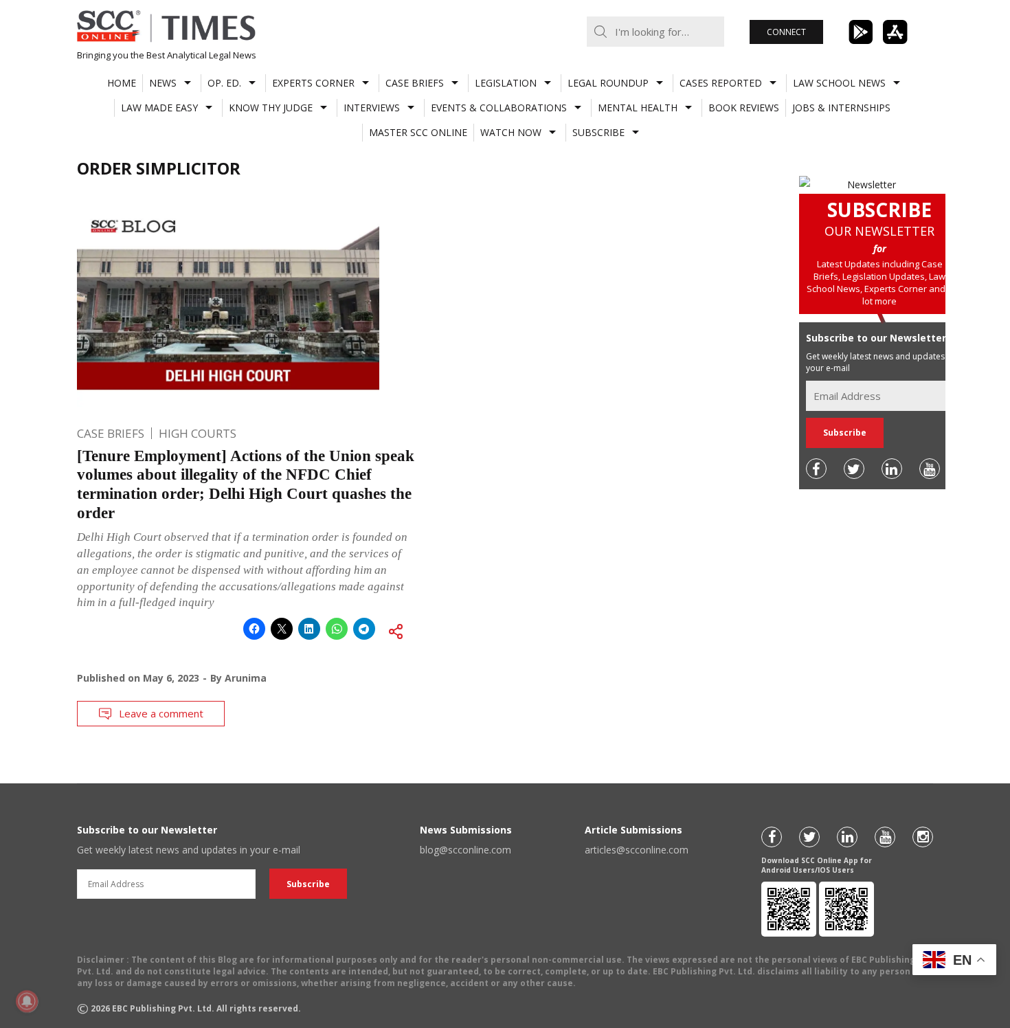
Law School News (839, 82)
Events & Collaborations (499, 107)
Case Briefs (414, 82)
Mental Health (637, 107)
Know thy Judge (271, 107)
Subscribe (598, 132)
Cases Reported (721, 82)
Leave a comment (161, 713)
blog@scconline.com (465, 849)
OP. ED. (224, 82)
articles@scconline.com (636, 849)
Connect (786, 32)
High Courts (197, 433)
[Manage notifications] (27, 1001)
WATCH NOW (510, 132)
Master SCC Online (418, 132)
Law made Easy (159, 107)
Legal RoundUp (608, 82)
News (163, 82)
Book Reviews (743, 107)
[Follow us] (816, 468)
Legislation (506, 82)
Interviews (372, 107)
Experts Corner (313, 82)
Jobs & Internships (841, 107)
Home (121, 82)
